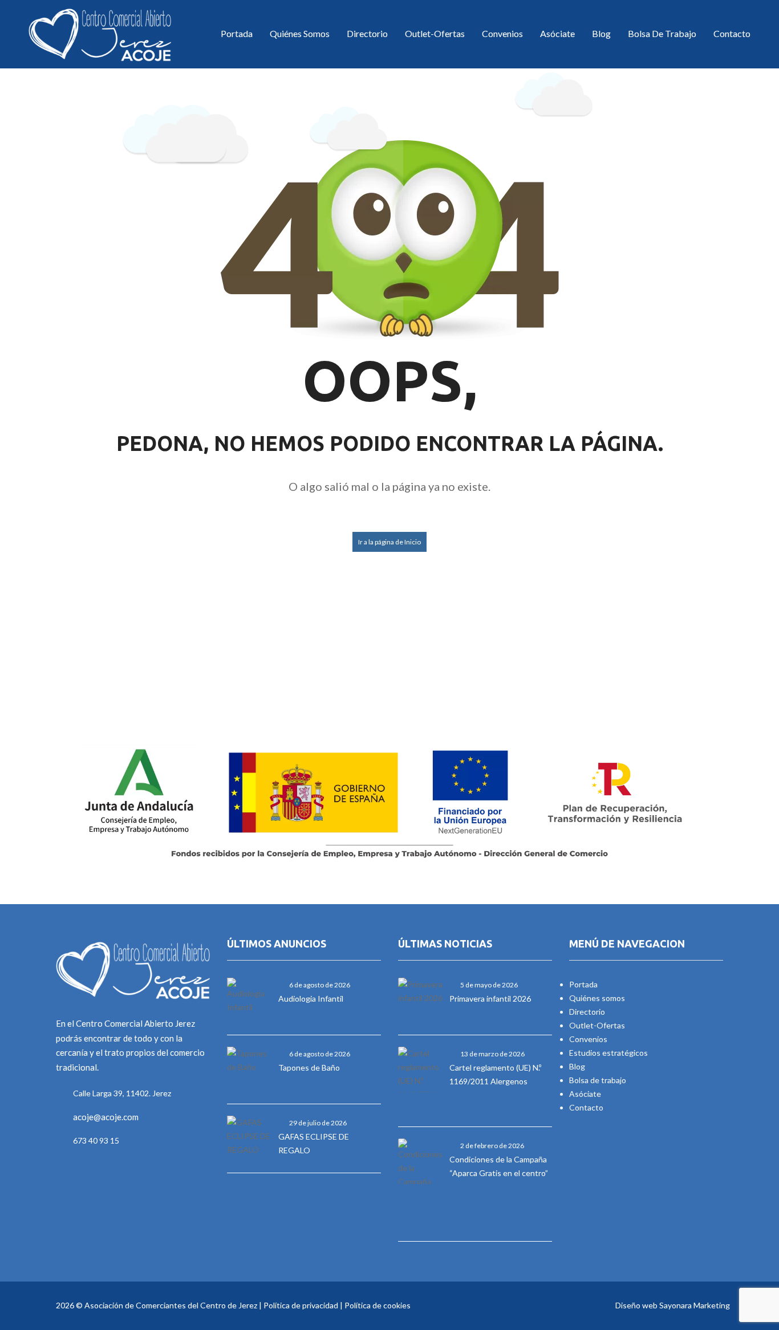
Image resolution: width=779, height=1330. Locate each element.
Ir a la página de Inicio (389, 542)
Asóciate (557, 33)
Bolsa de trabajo (662, 33)
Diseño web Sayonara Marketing (672, 1305)
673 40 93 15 (96, 1140)
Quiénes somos (597, 998)
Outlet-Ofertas (435, 33)
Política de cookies (377, 1305)
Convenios (502, 33)
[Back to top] (742, 1258)
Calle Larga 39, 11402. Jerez (122, 1093)
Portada (237, 33)
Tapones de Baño (309, 1067)
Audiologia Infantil (310, 998)
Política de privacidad (300, 1305)
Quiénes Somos (300, 33)
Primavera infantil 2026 (490, 998)
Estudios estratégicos (608, 1053)
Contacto (731, 33)
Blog (601, 33)
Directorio (367, 33)
